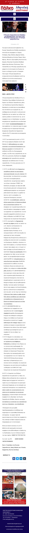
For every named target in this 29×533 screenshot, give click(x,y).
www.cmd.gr (20, 529)
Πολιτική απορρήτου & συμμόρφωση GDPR (14, 526)
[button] (14, 14)
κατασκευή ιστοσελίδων (11, 529)
